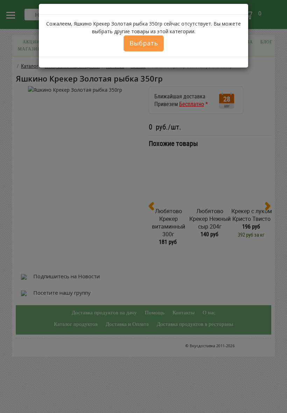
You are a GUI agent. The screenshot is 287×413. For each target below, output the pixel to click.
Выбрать (144, 43)
